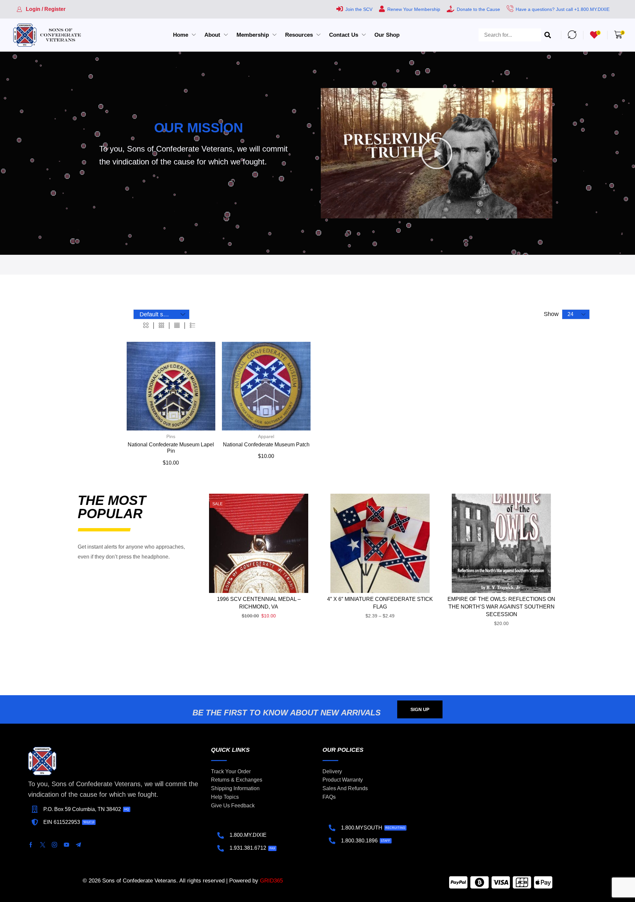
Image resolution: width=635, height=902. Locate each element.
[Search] (547, 35)
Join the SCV (358, 9)
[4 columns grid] (177, 325)
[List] (192, 325)
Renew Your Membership (413, 9)
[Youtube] (66, 844)
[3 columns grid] (161, 325)
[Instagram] (54, 844)
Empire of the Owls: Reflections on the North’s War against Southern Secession (501, 606)
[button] (41, 9)
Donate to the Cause (478, 9)
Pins (170, 436)
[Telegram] (78, 844)
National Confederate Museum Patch (266, 444)
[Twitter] (42, 844)
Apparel (266, 436)
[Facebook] (30, 844)
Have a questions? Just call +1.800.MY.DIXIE (563, 9)
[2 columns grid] (146, 325)
